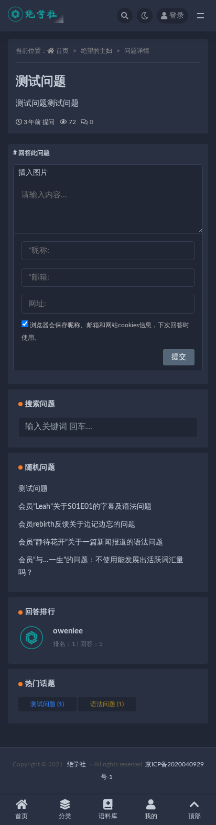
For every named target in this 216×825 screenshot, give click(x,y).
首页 (62, 51)
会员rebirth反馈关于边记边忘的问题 (76, 524)
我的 (151, 816)
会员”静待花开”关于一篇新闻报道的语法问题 (90, 542)
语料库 (108, 816)
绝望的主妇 (96, 51)
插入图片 (33, 172)
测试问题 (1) (47, 704)
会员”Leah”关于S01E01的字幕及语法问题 (85, 506)
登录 (176, 15)
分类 (65, 816)
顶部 (194, 816)
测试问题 (33, 489)
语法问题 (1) (107, 704)
